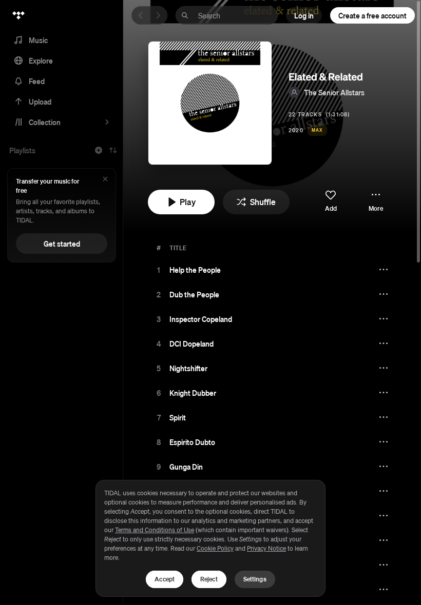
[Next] (158, 15)
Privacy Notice (266, 548)
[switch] (330, 201)
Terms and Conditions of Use (154, 530)
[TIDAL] (18, 15)
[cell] (158, 269)
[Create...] (98, 150)
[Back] (140, 15)
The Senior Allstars (334, 92)
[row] (272, 269)
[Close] (105, 180)
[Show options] (384, 270)
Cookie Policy (215, 548)
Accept (165, 579)
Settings (254, 579)
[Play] (158, 269)
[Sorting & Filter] (113, 150)
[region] (210, 538)
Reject (209, 579)
